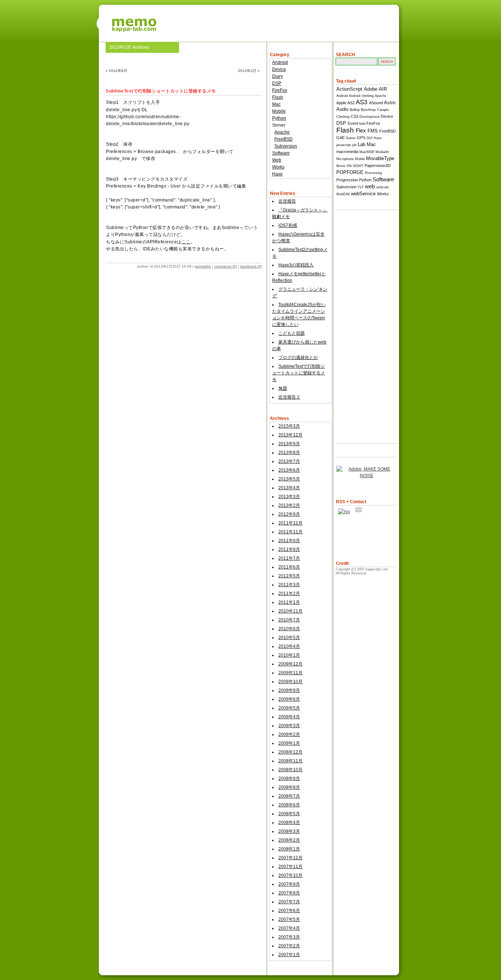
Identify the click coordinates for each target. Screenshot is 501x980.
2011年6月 (289, 567)
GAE (340, 137)
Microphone (345, 159)
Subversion (285, 146)
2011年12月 (290, 523)
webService (363, 193)
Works (278, 167)
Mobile (279, 111)
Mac (276, 104)
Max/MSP (366, 152)
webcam (382, 187)
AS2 (351, 103)
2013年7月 (289, 461)
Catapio (383, 110)
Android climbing (361, 96)
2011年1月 (289, 602)
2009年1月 (289, 743)
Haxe (277, 174)
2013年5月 (289, 479)
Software (281, 153)
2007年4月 (289, 928)
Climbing (343, 117)
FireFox (279, 90)
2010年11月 (290, 611)
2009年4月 (289, 716)
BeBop (355, 110)
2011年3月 (289, 584)
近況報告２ (289, 397)
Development (369, 117)
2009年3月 (289, 725)
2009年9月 (289, 690)
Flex (361, 130)
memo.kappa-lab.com (250, 20)
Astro (389, 102)
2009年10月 (290, 681)
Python (279, 118)
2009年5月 (289, 708)
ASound (376, 103)
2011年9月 (289, 540)
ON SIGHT (355, 166)
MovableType (380, 158)
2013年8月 (289, 452)
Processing (373, 173)
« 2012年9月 (116, 71)
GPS (361, 137)
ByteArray (368, 110)
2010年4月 (289, 646)
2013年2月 (289, 505)
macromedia (347, 151)
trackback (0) (251, 266)
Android (280, 62)
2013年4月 (289, 487)
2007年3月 (289, 937)
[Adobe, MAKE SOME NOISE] (366, 475)
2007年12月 (290, 857)
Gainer (351, 138)
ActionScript (349, 89)
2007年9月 (289, 884)
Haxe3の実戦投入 (296, 265)
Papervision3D (378, 165)
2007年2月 (289, 945)
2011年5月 (289, 575)
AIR (383, 89)
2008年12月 (290, 752)
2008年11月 (290, 760)
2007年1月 (289, 954)
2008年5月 (289, 813)
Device (279, 69)
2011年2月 (289, 593)
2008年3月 (289, 831)
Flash (277, 97)
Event (353, 123)
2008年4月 (289, 822)
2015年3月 (289, 426)
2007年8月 (289, 893)
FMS (372, 131)
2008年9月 (289, 778)
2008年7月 (289, 796)
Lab (361, 144)
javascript (343, 145)
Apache (282, 132)
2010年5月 (289, 637)
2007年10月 (290, 875)
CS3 (354, 116)
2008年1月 (289, 849)
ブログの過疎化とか (298, 357)
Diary (277, 76)
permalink (203, 266)
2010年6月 (289, 628)
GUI (369, 138)
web (370, 186)
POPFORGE (349, 172)
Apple (341, 103)
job (354, 145)
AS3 (361, 102)
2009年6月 (289, 699)
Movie (340, 166)
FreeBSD (283, 139)
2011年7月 (289, 558)
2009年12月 (290, 664)
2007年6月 (289, 910)
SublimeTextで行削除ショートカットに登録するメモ (298, 373)
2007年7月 (289, 901)
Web (276, 160)
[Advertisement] (365, 321)
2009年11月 (290, 672)
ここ (186, 241)
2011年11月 (290, 531)
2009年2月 (289, 734)
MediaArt (382, 152)
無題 (282, 388)
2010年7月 (289, 620)
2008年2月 (289, 840)
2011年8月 (289, 549)
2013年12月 (290, 435)
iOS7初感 (287, 225)
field (362, 124)
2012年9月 (289, 514)
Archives (279, 418)
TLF (361, 187)
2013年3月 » (249, 71)
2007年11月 (290, 866)
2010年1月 (289, 655)
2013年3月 (289, 496)
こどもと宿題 (291, 333)
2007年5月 (289, 919)
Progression (347, 180)
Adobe (370, 89)
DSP (276, 83)
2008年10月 (290, 769)
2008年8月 (289, 787)
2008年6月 (289, 804)
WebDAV (343, 194)
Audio (342, 109)
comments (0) (225, 266)
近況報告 (287, 201)
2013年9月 (289, 443)
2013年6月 (289, 470)
